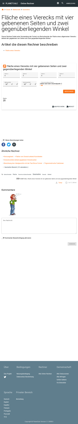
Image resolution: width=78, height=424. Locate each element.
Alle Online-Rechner (45, 374)
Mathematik (16, 10)
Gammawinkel (26, 82)
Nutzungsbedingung (23, 374)
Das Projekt (8, 374)
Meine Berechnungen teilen (14, 140)
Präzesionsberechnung (47, 82)
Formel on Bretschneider (24, 174)
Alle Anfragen (61, 377)
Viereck (44, 174)
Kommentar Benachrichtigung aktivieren (18, 238)
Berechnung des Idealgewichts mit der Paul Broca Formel (23, 163)
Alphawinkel (8, 82)
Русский (7, 414)
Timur (60, 183)
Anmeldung (70, 3)
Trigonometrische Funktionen (54, 163)
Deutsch (6, 399)
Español (6, 405)
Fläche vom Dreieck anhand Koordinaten (29, 156)
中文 (5, 417)
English (6, 402)
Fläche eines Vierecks (12, 50)
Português (7, 411)
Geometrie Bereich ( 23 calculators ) (16, 167)
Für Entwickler (61, 383)
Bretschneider (7, 174)
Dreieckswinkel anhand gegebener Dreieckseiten (20, 160)
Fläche (15, 174)
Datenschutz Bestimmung (25, 377)
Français (6, 408)
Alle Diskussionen (63, 374)
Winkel (49, 174)
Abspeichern (58, 106)
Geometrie (26, 10)
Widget (70, 106)
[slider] (51, 85)
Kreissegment (8, 156)
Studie (8, 10)
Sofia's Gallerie (61, 380)
